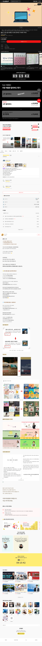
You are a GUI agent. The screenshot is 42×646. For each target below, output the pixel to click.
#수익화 (3, 30)
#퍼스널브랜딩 (11, 30)
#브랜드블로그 (35, 29)
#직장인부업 (23, 30)
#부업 (30, 29)
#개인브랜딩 (9, 29)
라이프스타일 (37, 614)
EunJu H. (7, 180)
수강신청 (24, 41)
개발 (36, 607)
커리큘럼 (21, 27)
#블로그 (3, 29)
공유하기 (4, 41)
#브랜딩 (5, 29)
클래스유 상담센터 (21, 633)
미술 (18, 614)
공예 (11, 614)
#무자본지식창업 (13, 29)
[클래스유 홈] (5, 1)
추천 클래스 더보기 (20, 597)
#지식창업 (15, 30)
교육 (18, 607)
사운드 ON (39, 4)
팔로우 (5, 34)
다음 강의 (39, 27)
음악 (5, 607)
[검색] (19, 1)
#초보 (5, 30)
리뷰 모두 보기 (21, 192)
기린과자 (2, 34)
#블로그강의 (22, 29)
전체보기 (11, 621)
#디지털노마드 (26, 29)
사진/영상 (24, 614)
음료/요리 (30, 614)
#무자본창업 (19, 30)
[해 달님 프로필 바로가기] (4, 160)
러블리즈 (7, 186)
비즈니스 (30, 607)
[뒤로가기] (1, 1)
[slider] (22, 25)
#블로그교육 (18, 29)
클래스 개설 (35, 1)
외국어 (12, 607)
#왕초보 (8, 30)
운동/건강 (5, 614)
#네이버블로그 (27, 30)
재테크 (24, 607)
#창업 (32, 29)
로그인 (40, 1)
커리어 (5, 621)
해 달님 (7, 160)
